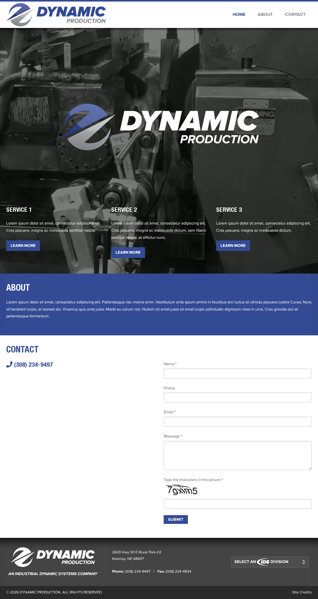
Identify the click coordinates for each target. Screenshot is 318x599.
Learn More (23, 245)
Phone (169, 388)
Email (170, 412)
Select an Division (261, 561)
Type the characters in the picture (193, 479)
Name (170, 363)
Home (239, 14)
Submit (176, 519)
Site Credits (302, 592)
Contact (295, 14)
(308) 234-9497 (32, 364)
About (265, 14)
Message (173, 436)
